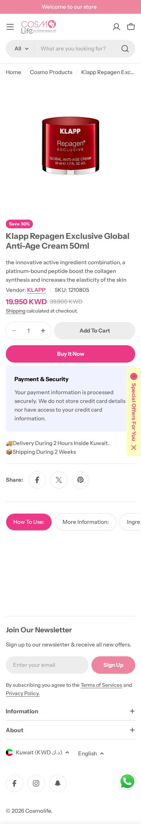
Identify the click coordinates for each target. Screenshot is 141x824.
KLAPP (36, 289)
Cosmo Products (51, 72)
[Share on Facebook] (37, 480)
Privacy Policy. (23, 693)
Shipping (15, 311)
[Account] (116, 27)
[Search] (125, 48)
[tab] (29, 522)
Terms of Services (101, 685)
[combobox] (70, 48)
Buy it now (70, 353)
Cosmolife (38, 810)
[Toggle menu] (10, 27)
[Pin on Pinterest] (80, 480)
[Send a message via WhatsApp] (127, 781)
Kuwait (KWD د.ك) (39, 752)
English (87, 753)
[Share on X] (59, 480)
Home (13, 72)
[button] (134, 412)
